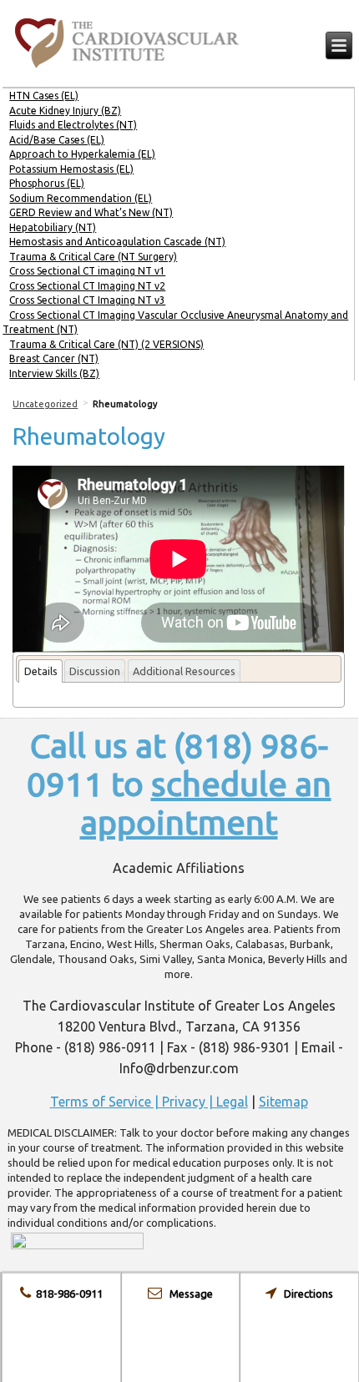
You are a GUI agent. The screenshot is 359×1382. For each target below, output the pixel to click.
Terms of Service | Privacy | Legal (149, 1101)
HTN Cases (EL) (43, 95)
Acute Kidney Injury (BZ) (65, 110)
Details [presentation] (41, 671)
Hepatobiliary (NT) (52, 227)
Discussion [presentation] (94, 671)
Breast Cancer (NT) (54, 358)
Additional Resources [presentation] (184, 671)
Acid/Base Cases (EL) (56, 139)
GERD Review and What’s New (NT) (91, 212)
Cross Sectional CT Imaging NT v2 (87, 285)
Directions (304, 1293)
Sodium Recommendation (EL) (80, 198)
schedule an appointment (205, 803)
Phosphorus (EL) (46, 183)
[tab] (40, 671)
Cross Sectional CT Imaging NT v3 (87, 300)
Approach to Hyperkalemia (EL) (82, 154)
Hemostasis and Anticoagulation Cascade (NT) (117, 241)
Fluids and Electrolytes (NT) (73, 124)
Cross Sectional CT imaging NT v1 (87, 270)
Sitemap (283, 1101)
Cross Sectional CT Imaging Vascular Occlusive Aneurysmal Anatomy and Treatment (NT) (175, 322)
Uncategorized (45, 404)
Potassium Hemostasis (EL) (71, 169)
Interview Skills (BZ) (54, 373)
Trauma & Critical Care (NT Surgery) (93, 256)
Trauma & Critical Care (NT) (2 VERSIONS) (106, 344)
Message (187, 1293)
